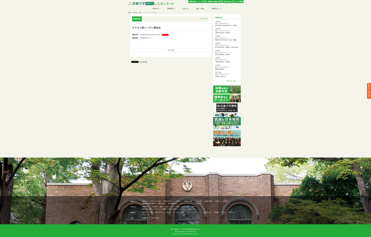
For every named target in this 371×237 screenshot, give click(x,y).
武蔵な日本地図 (155, 218)
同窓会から (145, 201)
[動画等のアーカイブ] (227, 101)
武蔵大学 (217, 201)
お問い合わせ (227, 1)
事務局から (216, 8)
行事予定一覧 (145, 206)
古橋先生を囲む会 (220, 76)
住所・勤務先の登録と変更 (212, 1)
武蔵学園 (225, 201)
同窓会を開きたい (168, 201)
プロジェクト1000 (156, 201)
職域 (193, 206)
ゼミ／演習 (218, 72)
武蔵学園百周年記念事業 (148, 203)
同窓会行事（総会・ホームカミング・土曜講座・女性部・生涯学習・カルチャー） (163, 209)
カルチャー (145, 214)
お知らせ (185, 8)
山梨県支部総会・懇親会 (222, 32)
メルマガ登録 (238, 1)
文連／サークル (169, 206)
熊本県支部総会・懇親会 (222, 54)
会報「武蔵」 (200, 8)
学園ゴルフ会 (191, 209)
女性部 (223, 212)
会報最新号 (145, 218)
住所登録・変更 (188, 201)
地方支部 (218, 21)
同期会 (178, 206)
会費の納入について (195, 1)
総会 (188, 212)
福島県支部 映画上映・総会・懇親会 (226, 40)
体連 (140, 12)
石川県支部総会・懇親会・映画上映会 (226, 47)
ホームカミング (197, 212)
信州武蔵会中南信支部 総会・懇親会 (226, 25)
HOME (129, 12)
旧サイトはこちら (369, 91)
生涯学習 (230, 212)
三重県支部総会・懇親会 (222, 62)
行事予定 (155, 8)
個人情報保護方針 (172, 203)
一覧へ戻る (203, 18)
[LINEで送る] (143, 62)
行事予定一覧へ (231, 81)
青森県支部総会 (220, 69)
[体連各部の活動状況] (227, 92)
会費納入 (178, 201)
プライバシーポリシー (186, 203)
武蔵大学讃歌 (208, 201)
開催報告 (170, 8)
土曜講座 (216, 212)
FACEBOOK (198, 203)
